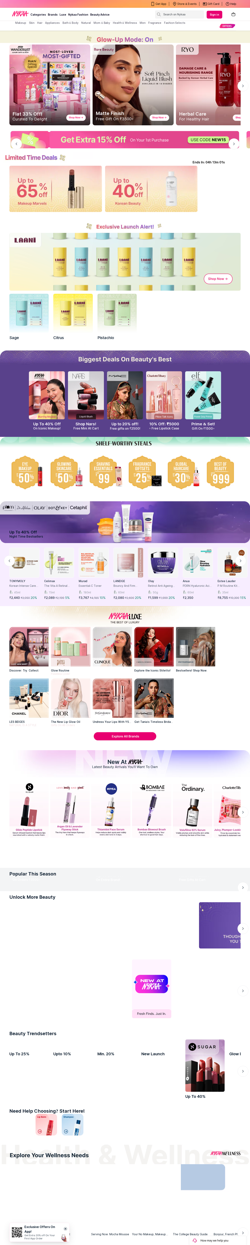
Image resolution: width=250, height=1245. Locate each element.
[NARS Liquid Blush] (86, 395)
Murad (83, 581)
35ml (225, 592)
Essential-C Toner (90, 585)
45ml (17, 592)
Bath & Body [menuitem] (70, 22)
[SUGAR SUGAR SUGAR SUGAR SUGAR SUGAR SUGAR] (205, 1101)
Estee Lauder (227, 581)
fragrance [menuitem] (154, 22)
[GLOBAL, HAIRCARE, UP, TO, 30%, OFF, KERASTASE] (184, 472)
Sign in (214, 14)
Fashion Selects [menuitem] (174, 22)
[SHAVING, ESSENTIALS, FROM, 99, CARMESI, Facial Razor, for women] (105, 472)
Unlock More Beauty (32, 933)
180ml (87, 592)
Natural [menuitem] (86, 22)
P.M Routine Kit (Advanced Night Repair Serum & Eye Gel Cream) (231, 586)
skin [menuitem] (32, 22)
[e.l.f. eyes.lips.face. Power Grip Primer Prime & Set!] (203, 395)
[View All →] (125, 858)
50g (155, 592)
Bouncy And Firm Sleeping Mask (124, 586)
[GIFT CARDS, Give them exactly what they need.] (101, 961)
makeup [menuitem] (20, 22)
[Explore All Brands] (125, 740)
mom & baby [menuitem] (102, 22)
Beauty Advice (100, 14)
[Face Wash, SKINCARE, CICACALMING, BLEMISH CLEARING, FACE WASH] (99, 1160)
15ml (52, 592)
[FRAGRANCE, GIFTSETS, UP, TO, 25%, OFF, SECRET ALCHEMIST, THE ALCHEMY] (144, 472)
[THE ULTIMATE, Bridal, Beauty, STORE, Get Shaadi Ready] (110, 1024)
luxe (63, 14)
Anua (186, 581)
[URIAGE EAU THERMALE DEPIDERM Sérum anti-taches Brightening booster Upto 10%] (73, 1101)
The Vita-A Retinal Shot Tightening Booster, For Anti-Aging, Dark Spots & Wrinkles (57, 586)
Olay (151, 581)
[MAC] (154, 698)
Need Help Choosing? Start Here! (47, 1147)
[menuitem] (227, 26)
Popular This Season (32, 875)
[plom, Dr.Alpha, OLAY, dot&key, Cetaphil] (125, 522)
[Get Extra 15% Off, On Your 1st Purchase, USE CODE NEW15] (125, 139)
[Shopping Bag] (233, 14)
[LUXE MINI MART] (29, 646)
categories (38, 14)
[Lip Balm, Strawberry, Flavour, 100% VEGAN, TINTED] (46, 1160)
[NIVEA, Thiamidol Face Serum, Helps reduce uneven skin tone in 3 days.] (110, 810)
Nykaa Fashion (78, 14)
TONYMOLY (17, 581)
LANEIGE (119, 581)
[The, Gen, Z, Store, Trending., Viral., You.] (192, 1024)
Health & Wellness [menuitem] (125, 22)
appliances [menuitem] (52, 22)
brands (53, 14)
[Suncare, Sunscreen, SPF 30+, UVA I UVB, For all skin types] (230, 1160)
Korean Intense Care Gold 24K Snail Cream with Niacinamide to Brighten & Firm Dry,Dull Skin (23, 586)
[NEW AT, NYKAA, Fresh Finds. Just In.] (151, 1024)
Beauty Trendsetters (32, 1069)
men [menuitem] (143, 22)
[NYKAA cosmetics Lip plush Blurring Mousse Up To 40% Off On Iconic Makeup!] (47, 395)
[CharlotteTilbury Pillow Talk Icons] (164, 395)
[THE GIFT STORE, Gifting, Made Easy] (69, 1024)
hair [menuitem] (39, 22)
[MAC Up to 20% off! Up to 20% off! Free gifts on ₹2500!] (125, 395)
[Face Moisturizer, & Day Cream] (177, 1160)
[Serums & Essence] (151, 1160)
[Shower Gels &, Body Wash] (203, 1160)
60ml (121, 592)
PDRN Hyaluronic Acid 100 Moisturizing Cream (197, 586)
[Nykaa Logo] (20, 13)
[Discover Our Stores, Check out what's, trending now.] (29, 1024)
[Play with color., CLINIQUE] (112, 646)
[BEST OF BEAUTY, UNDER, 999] (223, 472)
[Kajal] (125, 1160)
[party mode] (125, 37)
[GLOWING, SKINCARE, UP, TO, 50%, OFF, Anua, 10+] (66, 472)
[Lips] (20, 1160)
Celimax (49, 581)
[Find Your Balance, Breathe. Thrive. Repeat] (153, 1214)
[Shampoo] (72, 1160)
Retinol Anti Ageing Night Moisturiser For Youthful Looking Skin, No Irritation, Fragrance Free (163, 586)
